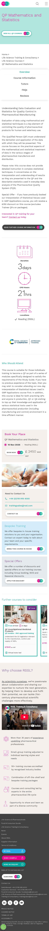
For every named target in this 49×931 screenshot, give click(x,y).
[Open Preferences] (3, 927)
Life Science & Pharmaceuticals (13, 819)
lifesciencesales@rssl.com (36, 894)
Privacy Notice (7, 909)
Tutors (24, 83)
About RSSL (5, 838)
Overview (24, 72)
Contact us (14, 217)
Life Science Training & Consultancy (19, 57)
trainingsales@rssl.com (20, 505)
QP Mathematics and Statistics (17, 64)
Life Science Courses (12, 61)
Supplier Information (9, 842)
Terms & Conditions (8, 845)
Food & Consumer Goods (11, 823)
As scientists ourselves (14, 681)
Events (4, 834)
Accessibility (6, 918)
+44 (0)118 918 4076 (24, 890)
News (3, 831)
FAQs (24, 89)
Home (5, 54)
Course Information (25, 78)
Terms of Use (7, 915)
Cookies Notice (7, 912)
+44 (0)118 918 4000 (19, 498)
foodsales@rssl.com (30, 892)
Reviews (24, 95)
